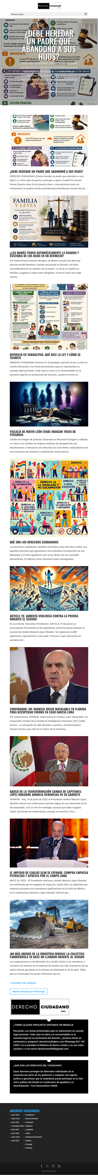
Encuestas (29, 1122)
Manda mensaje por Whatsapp (28, 991)
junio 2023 (15, 1133)
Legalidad (29, 1129)
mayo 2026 (15, 1119)
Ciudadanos (30, 1115)
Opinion (28, 1141)
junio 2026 (15, 1115)
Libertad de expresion (33, 1137)
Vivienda (28, 1148)
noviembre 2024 (17, 1126)
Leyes (27, 1133)
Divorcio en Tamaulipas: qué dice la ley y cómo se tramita (45, 356)
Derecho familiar (31, 1119)
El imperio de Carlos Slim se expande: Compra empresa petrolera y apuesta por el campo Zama (49, 874)
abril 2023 (15, 1141)
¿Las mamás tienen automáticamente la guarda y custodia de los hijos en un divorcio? (44, 254)
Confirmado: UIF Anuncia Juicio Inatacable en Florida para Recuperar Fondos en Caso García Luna (48, 710)
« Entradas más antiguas (23, 982)
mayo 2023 (15, 1137)
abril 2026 (15, 1122)
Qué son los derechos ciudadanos (34, 542)
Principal (28, 1144)
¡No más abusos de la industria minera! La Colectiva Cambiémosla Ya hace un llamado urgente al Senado (47, 955)
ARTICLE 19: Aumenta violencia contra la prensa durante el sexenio (44, 617)
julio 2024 (15, 1129)
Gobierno (29, 1126)
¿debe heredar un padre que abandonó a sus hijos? (49, 44)
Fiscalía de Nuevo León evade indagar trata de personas (43, 433)
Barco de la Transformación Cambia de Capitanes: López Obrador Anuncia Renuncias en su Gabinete (46, 793)
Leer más (49, 91)
